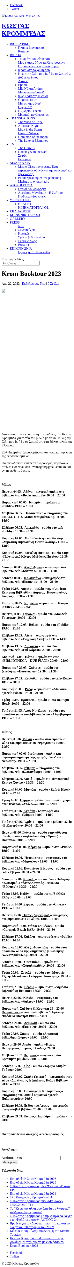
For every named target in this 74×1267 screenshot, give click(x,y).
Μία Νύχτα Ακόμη (30, 88)
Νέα (21, 226)
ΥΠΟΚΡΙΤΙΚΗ (20, 200)
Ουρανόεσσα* (27, 99)
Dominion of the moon (33, 137)
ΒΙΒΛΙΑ (15, 55)
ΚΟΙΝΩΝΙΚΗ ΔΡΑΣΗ (25, 215)
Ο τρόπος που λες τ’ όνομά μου (38, 66)
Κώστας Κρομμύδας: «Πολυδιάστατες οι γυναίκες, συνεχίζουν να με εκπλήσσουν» (37, 1240)
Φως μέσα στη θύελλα (33, 96)
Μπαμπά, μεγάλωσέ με (33, 114)
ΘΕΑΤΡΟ (24, 204)
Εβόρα (22, 85)
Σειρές (22, 155)
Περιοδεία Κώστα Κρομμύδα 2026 (33, 1178)
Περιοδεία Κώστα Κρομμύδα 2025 (33, 1182)
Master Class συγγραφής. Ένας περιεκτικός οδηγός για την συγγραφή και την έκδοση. (45, 170)
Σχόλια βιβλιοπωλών (31, 237)
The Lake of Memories (33, 140)
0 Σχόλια (53, 283)
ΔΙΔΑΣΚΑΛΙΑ (20, 163)
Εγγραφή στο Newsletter (34, 252)
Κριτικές (23, 233)
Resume (23, 51)
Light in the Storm (30, 129)
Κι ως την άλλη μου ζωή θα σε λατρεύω (44, 73)
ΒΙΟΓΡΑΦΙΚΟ (20, 44)
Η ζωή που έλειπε (30, 111)
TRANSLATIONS (22, 118)
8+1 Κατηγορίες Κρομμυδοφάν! (31, 1197)
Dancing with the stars (32, 151)
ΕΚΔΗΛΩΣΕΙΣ (20, 211)
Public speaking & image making (39, 178)
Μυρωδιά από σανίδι (31, 92)
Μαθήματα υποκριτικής (33, 181)
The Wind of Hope (30, 122)
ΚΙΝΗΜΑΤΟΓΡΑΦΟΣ (33, 207)
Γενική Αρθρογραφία (32, 189)
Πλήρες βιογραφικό (31, 47)
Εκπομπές (24, 159)
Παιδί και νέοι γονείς (31, 196)
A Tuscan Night (28, 125)
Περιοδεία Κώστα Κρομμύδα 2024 (33, 1193)
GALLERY (17, 218)
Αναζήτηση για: (12, 1157)
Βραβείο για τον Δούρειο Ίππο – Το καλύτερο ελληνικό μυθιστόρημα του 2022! (40, 1225)
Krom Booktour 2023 (24, 1245)
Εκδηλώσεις (30, 283)
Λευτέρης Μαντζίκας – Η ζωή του (40, 192)
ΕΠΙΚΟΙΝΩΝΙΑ (21, 248)
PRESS (15, 222)
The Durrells (26, 148)
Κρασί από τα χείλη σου (34, 70)
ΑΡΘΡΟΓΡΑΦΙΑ (21, 185)
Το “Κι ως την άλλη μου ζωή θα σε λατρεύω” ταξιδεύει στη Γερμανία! (40, 1210)
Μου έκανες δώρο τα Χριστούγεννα (41, 62)
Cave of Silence (28, 133)
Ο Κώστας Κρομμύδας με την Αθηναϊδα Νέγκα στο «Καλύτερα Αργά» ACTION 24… (41, 1217)
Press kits (24, 244)
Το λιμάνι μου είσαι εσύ (34, 59)
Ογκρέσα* (25, 107)
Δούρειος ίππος (28, 77)
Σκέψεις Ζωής (27, 241)
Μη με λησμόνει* (30, 103)
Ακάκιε (23, 81)
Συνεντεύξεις (26, 230)
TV (12, 144)
